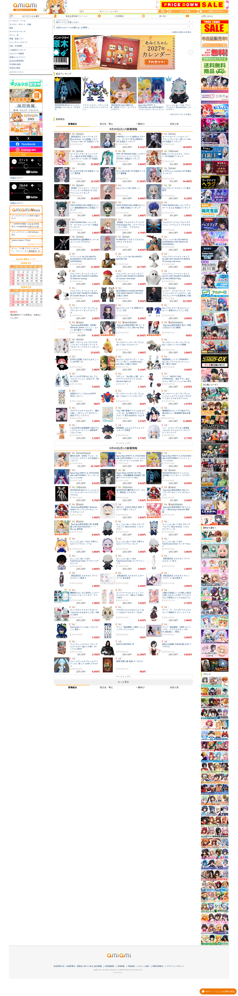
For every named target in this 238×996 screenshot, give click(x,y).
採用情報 (121, 966)
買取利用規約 (157, 966)
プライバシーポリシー (175, 966)
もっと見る (123, 682)
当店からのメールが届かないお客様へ (72, 27)
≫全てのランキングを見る (180, 114)
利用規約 (131, 966)
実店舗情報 (109, 966)
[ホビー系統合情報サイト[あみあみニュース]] (26, 210)
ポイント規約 (143, 966)
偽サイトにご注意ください (67, 22)
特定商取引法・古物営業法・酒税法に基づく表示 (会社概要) (78, 966)
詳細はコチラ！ (17, 178)
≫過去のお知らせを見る (181, 32)
